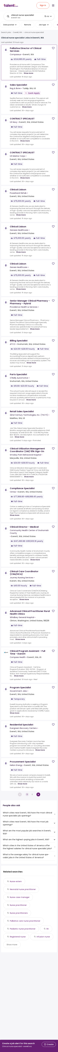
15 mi (47, 16)
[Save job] (53, 48)
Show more (28, 73)
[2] (38, 794)
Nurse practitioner (18, 905)
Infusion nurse (43, 936)
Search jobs (6, 32)
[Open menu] (53, 5)
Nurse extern (16, 881)
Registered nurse (18, 936)
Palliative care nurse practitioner (25, 921)
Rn (48, 928)
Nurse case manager (20, 897)
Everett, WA (17, 32)
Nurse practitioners (19, 913)
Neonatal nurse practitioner (23, 889)
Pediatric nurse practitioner (22, 928)
